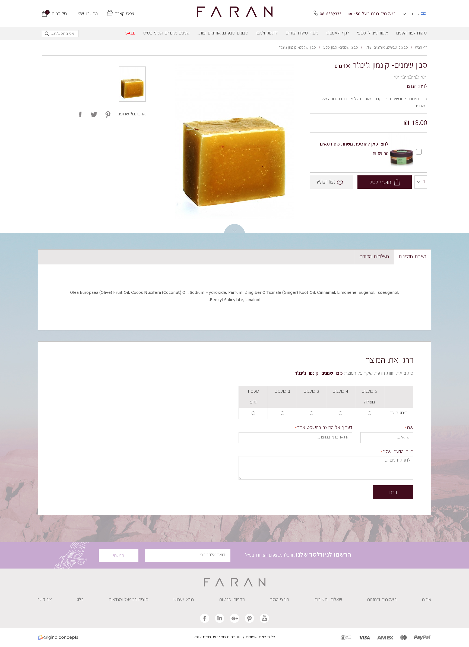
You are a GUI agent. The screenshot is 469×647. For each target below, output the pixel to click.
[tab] (412, 257)
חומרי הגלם (279, 600)
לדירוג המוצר (416, 86)
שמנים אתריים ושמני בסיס (166, 33)
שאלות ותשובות (328, 600)
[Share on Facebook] (80, 114)
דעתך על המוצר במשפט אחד (324, 428)
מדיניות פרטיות (232, 600)
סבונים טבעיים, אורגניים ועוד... (223, 33)
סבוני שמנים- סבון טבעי (340, 48)
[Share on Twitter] (94, 114)
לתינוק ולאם (267, 33)
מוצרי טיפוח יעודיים (302, 33)
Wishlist (326, 182)
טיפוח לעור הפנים (411, 33)
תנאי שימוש (183, 600)
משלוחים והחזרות (382, 600)
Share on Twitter (107, 114)
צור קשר (45, 600)
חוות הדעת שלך (398, 452)
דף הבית (421, 48)
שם (410, 428)
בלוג (80, 600)
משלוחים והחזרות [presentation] (374, 256)
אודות (426, 600)
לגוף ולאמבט (338, 33)
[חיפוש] (47, 35)
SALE (130, 33)
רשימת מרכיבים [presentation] (412, 256)
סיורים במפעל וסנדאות (128, 600)
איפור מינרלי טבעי (372, 33)
